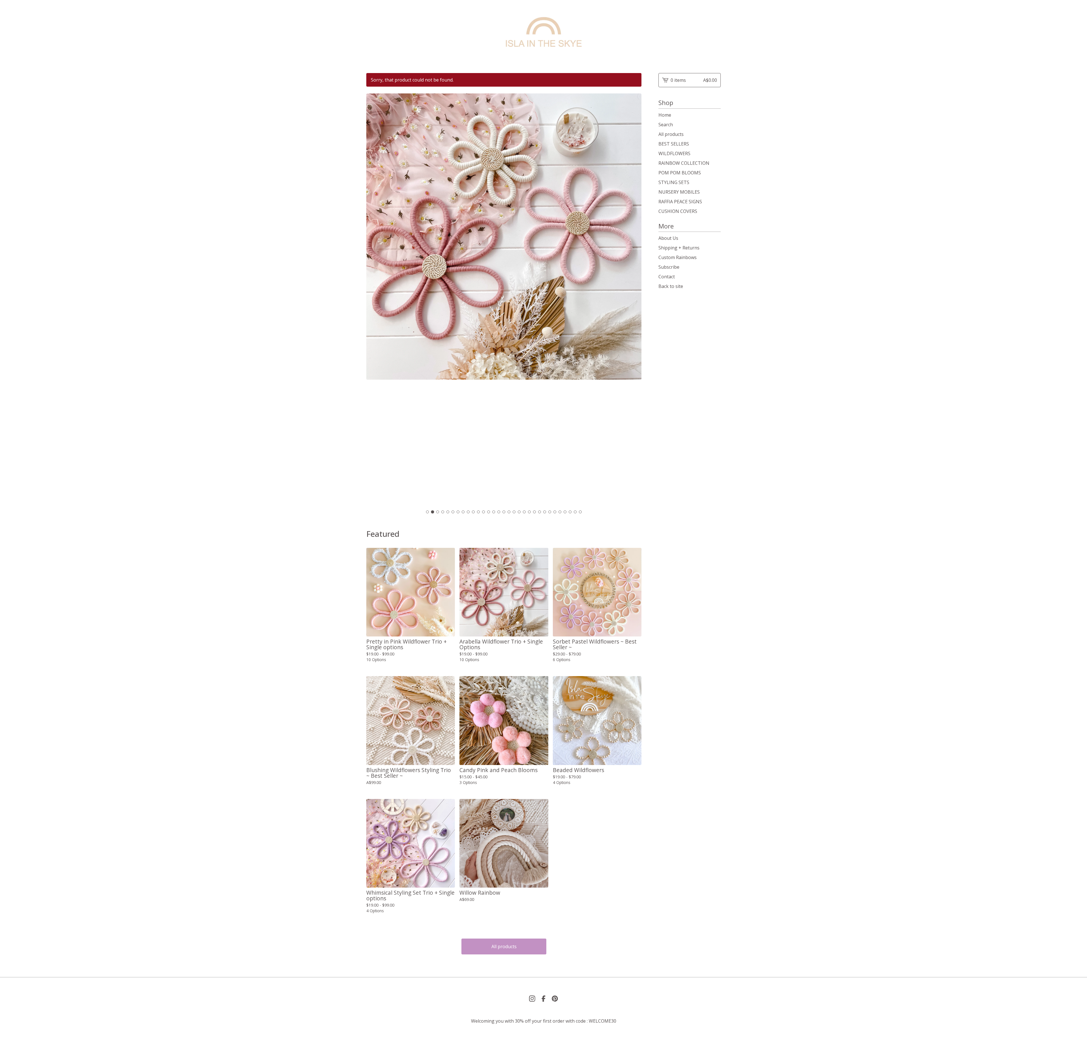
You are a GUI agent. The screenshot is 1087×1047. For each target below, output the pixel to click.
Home (664, 115)
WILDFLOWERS (674, 153)
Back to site (670, 286)
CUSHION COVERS (677, 211)
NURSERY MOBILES (679, 192)
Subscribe (668, 267)
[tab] (427, 511)
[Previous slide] (374, 300)
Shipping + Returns (678, 248)
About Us (668, 238)
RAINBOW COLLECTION (683, 163)
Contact (666, 276)
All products (504, 946)
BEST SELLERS (673, 144)
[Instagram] (532, 998)
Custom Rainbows (677, 257)
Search (665, 124)
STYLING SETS (673, 182)
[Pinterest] (555, 998)
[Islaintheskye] (543, 32)
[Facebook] (543, 998)
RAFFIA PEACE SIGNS (680, 201)
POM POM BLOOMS (679, 173)
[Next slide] (633, 300)
